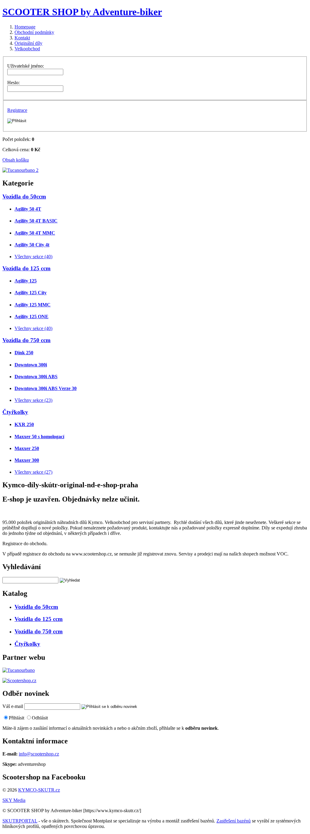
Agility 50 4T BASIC (36, 220)
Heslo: (13, 82)
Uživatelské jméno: (25, 65)
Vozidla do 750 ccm (26, 340)
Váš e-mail (12, 706)
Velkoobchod (27, 48)
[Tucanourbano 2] (20, 170)
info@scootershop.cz (39, 753)
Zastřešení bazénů (233, 820)
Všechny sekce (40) (33, 256)
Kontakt (22, 37)
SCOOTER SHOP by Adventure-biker (82, 11)
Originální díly (28, 43)
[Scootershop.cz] (19, 680)
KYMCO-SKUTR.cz (39, 789)
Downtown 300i (31, 364)
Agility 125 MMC (33, 304)
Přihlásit (16, 717)
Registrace (17, 110)
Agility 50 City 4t (32, 244)
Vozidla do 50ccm (24, 196)
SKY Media (13, 800)
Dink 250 (24, 352)
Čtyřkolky (15, 412)
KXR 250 (24, 424)
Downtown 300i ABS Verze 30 (46, 388)
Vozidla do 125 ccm (26, 268)
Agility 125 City (31, 292)
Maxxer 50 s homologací (39, 436)
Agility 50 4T (28, 209)
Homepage (25, 26)
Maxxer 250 (27, 448)
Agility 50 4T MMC (35, 232)
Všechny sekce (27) (33, 472)
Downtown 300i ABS (36, 376)
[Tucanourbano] (18, 670)
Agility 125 (26, 280)
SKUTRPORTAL (19, 820)
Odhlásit (40, 717)
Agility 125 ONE (31, 316)
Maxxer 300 (27, 460)
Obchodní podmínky (34, 32)
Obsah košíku (15, 159)
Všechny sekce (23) (33, 400)
